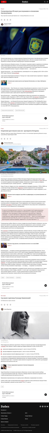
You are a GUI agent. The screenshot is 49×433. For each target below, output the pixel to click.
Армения (18, 277)
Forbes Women (4, 418)
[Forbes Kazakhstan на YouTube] (47, 406)
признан (36, 97)
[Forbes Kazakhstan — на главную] (25, 2)
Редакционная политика (13, 425)
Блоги (26, 418)
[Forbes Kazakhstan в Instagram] (45, 406)
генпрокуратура (28, 91)
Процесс (2, 8)
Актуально (3, 410)
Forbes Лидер (4, 416)
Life (26, 413)
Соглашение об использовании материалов (10, 427)
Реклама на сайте (24, 425)
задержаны (20, 187)
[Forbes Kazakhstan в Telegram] (42, 406)
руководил (16, 73)
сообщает (3, 346)
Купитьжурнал (4, 2)
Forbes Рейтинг (28, 416)
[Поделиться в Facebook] (1, 20)
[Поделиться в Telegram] (4, 20)
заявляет (3, 262)
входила (22, 380)
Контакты (3, 425)
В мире (2, 128)
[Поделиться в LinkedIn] (10, 20)
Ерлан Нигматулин (20, 110)
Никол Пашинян (10, 277)
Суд (2, 386)
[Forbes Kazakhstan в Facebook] (40, 406)
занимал (12, 102)
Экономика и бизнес (6, 413)
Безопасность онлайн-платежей (28, 427)
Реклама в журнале (35, 425)
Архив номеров (4, 421)
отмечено (5, 230)
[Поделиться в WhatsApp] (7, 20)
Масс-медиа (3, 295)
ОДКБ (3, 277)
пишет (40, 180)
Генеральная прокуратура (7, 110)
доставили (9, 204)
